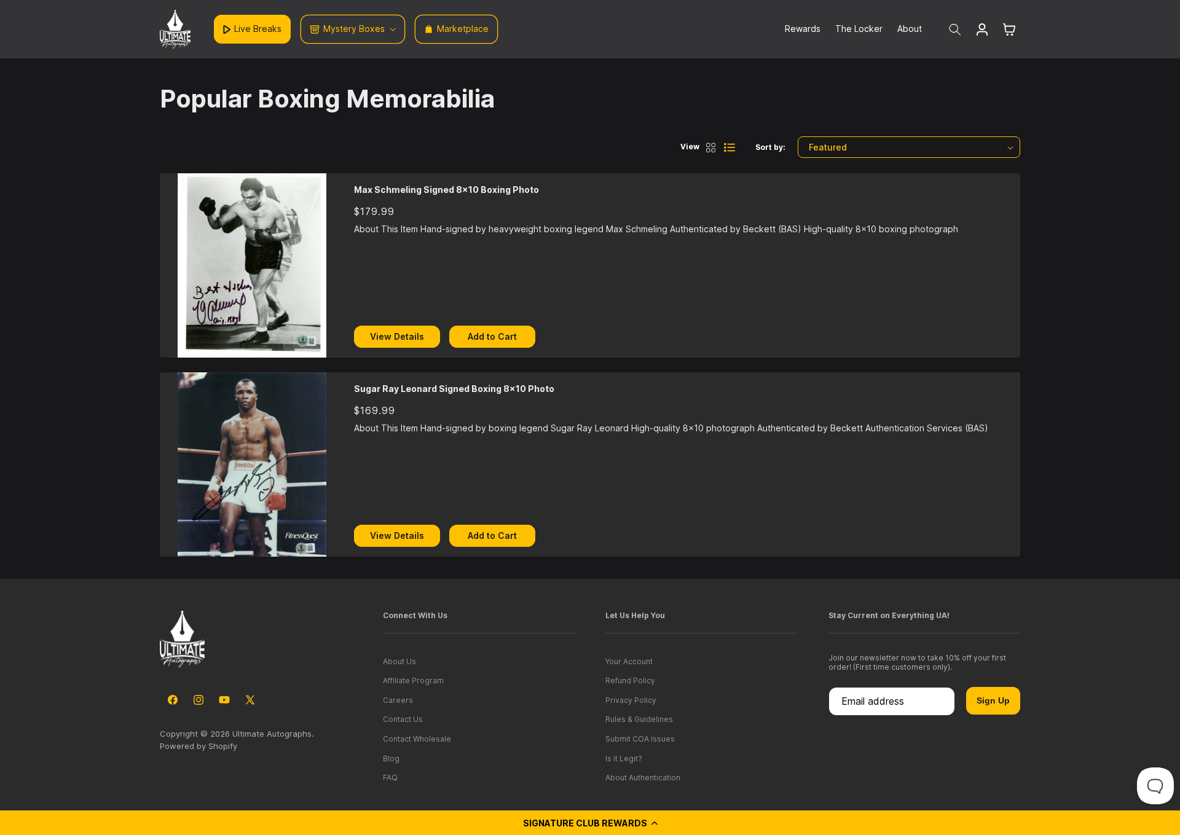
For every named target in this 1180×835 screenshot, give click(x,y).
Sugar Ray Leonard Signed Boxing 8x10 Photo (454, 388)
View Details (397, 336)
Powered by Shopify (198, 746)
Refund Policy (630, 680)
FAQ (390, 777)
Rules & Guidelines (639, 719)
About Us (399, 661)
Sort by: (770, 147)
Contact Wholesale (417, 738)
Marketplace (463, 28)
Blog (391, 758)
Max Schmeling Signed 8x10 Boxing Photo (446, 189)
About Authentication (642, 777)
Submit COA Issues (640, 738)
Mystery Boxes (354, 28)
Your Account (629, 661)
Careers (398, 700)
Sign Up (993, 700)
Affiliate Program (413, 680)
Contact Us (403, 719)
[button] (590, 822)
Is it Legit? (623, 758)
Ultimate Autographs (272, 734)
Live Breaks (257, 28)
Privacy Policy (630, 700)
